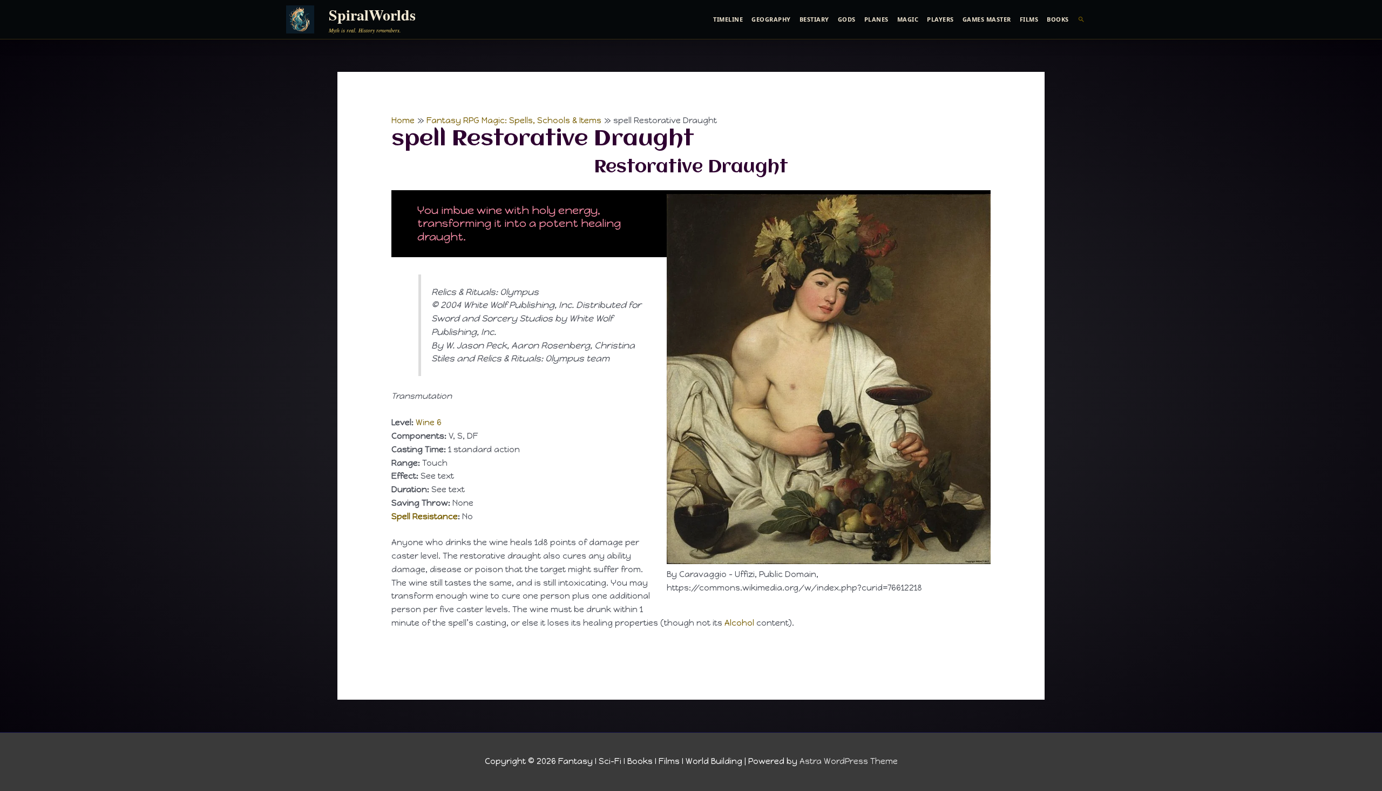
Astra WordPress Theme (849, 761)
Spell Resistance (424, 516)
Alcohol (739, 623)
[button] (1082, 19)
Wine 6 (429, 422)
